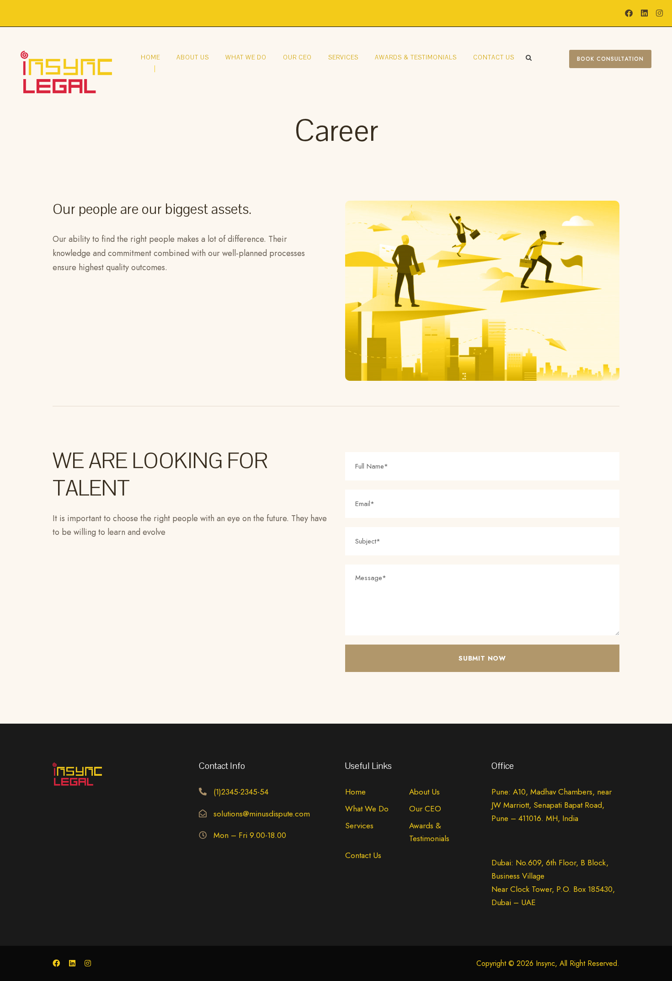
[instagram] (659, 13)
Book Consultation (610, 59)
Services (343, 57)
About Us (192, 57)
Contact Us (493, 57)
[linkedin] (644, 13)
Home (150, 57)
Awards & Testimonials (416, 57)
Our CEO (297, 57)
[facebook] (629, 13)
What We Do (246, 57)
